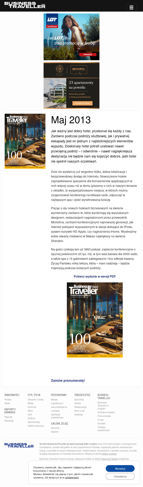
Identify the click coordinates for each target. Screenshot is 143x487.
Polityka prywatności (104, 428)
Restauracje (80, 406)
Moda (31, 403)
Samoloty (79, 399)
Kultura (31, 418)
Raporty (8, 416)
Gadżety (78, 414)
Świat (7, 403)
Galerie (54, 431)
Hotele (77, 403)
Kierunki (55, 427)
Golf (30, 414)
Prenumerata (104, 415)
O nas (101, 419)
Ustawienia (120, 476)
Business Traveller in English (103, 405)
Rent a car (79, 410)
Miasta (54, 399)
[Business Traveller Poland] (24, 5)
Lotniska (55, 410)
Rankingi (9, 420)
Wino (30, 410)
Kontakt (101, 423)
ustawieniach (72, 477)
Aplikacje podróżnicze (57, 416)
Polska (7, 399)
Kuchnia (32, 406)
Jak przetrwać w (59, 406)
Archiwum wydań (106, 412)
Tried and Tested (109, 458)
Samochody (34, 421)
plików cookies (109, 453)
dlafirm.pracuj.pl (36, 425)
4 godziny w (57, 403)
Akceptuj (120, 468)
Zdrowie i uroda (36, 399)
